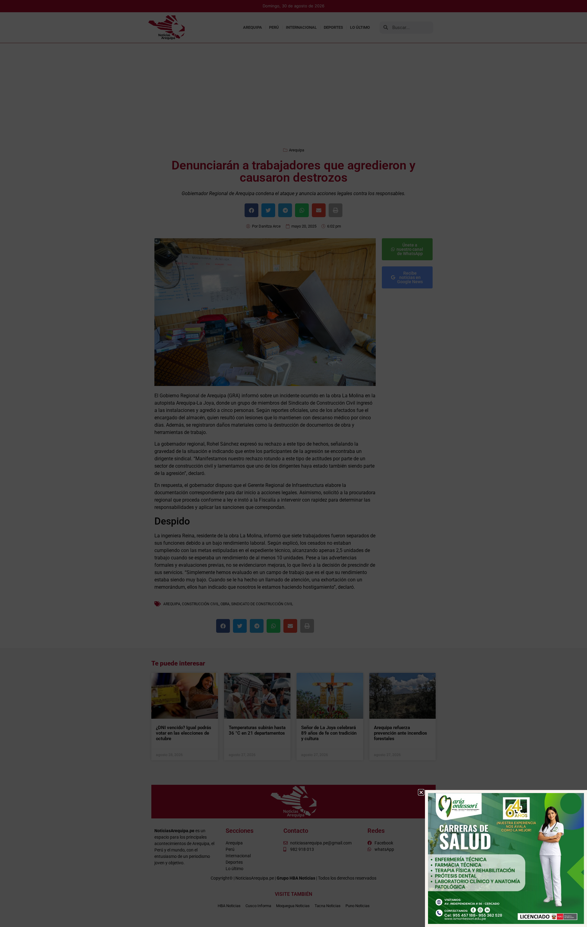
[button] (421, 792)
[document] (293, 463)
